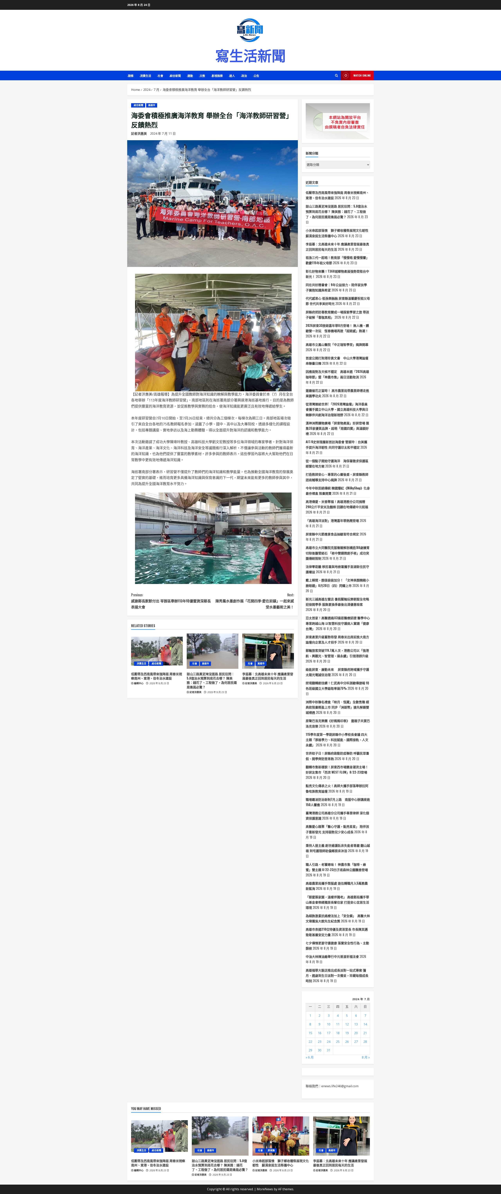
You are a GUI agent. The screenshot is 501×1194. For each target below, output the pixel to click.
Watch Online (362, 75)
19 (347, 1033)
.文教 (202, 75)
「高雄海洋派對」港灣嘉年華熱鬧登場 (332, 520)
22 (310, 1041)
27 (356, 1041)
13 (356, 1024)
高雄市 (151, 105)
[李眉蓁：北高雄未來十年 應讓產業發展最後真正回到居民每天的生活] (268, 651)
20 (356, 1033)
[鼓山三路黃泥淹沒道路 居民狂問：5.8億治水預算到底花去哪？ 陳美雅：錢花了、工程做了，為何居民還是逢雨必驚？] (212, 651)
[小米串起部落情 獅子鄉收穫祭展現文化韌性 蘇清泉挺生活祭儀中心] (280, 1136)
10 (328, 1024)
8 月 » (366, 1057)
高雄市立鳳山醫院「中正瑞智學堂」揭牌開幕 (337, 344)
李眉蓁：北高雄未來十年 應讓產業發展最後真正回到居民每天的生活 (267, 676)
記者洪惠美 (139, 133)
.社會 (160, 75)
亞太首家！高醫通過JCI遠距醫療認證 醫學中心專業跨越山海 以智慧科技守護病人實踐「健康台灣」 (338, 623)
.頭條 (130, 75)
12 (347, 1024)
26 (347, 1041)
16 (319, 1033)
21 (365, 1033)
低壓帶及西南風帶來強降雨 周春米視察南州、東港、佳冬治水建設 (156, 676)
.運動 (190, 75)
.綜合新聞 (175, 75)
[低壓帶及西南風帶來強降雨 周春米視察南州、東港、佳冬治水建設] (157, 651)
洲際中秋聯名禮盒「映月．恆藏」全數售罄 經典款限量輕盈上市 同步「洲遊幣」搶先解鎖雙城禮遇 (337, 707)
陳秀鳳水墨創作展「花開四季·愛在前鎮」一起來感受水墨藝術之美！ (254, 600)
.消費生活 (145, 75)
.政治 (244, 75)
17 (328, 1033)
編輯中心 (138, 683)
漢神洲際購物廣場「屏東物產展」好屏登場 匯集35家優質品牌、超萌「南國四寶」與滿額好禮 (337, 428)
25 (338, 1041)
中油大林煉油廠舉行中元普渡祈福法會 (332, 956)
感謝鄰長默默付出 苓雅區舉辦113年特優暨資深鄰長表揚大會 (171, 600)
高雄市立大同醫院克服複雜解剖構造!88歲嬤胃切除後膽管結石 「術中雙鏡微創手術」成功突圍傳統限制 (337, 552)
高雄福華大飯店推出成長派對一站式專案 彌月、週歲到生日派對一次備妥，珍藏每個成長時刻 (337, 975)
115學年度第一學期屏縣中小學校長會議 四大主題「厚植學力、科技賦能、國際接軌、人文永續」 (337, 739)
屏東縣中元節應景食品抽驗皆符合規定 (332, 534)
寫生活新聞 (250, 54)
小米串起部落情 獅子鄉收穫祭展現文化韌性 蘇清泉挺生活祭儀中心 (280, 1162)
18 (338, 1033)
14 (365, 1024)
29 (310, 1050)
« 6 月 (310, 1057)
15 (310, 1033)
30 (319, 1050)
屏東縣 (271, 1150)
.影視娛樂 (217, 75)
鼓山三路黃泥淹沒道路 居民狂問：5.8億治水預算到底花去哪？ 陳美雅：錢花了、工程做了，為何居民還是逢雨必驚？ (212, 680)
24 (328, 1041)
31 (328, 1050)
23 (319, 1041)
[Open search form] (336, 75)
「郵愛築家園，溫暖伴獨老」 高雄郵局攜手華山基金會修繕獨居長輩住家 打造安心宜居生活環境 (337, 902)
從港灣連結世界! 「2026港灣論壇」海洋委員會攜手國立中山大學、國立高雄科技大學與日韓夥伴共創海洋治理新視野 (337, 409)
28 (365, 1041)
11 (338, 1024)
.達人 (232, 75)
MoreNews (265, 1189)
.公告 (256, 75)
